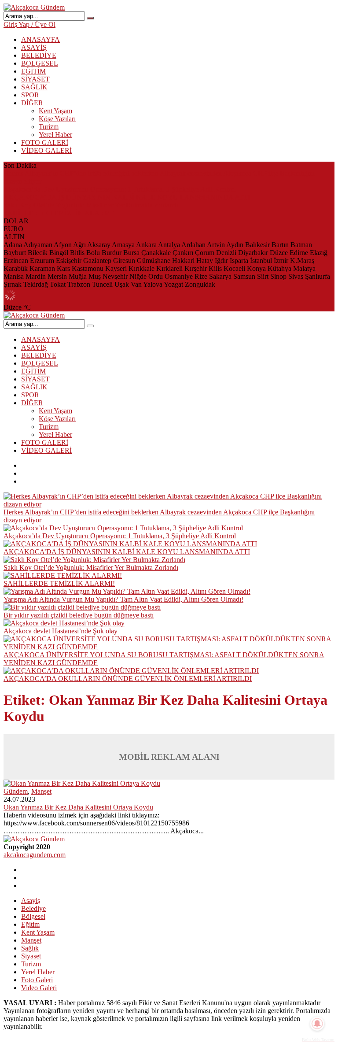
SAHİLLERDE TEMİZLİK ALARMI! (59, 213)
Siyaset (31, 956)
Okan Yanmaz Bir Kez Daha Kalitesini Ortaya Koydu (78, 807)
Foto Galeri (37, 980)
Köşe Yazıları (57, 118)
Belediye (33, 908)
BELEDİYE (38, 55)
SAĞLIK (34, 87)
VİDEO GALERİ (46, 150)
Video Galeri (39, 987)
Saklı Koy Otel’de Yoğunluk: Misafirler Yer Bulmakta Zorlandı (91, 205)
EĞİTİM (33, 71)
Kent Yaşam (55, 111)
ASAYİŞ (34, 47)
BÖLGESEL (39, 63)
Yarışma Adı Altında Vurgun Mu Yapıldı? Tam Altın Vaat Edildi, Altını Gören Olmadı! (123, 599)
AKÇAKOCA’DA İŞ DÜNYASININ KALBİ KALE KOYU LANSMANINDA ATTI (127, 197)
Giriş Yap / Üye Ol (29, 24)
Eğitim (30, 924)
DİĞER (32, 103)
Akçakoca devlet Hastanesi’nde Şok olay (61, 631)
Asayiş (30, 900)
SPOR (30, 95)
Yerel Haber (55, 134)
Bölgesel (33, 916)
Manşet (41, 791)
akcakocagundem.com (35, 854)
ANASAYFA (40, 39)
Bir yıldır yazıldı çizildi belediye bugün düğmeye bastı (79, 615)
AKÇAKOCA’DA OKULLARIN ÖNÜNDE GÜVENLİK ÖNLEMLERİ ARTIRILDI (128, 678)
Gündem (16, 791)
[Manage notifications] (317, 1024)
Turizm (49, 126)
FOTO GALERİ (44, 142)
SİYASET (35, 79)
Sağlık (30, 948)
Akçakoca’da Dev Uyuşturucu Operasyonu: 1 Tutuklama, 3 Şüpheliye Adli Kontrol (120, 189)
